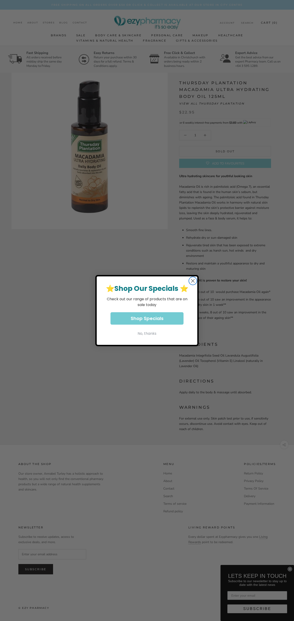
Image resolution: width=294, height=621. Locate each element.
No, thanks (147, 333)
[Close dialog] (193, 281)
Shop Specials (147, 318)
